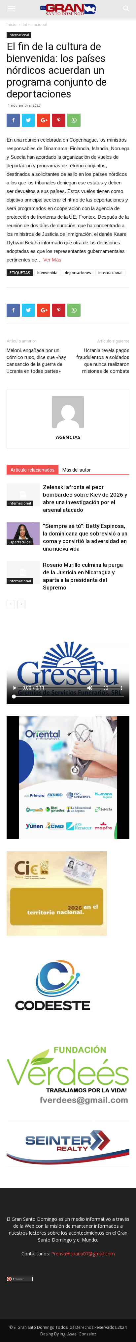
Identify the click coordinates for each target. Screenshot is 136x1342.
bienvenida (47, 272)
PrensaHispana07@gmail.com (83, 1253)
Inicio (12, 24)
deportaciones (78, 272)
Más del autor (76, 470)
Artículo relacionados (32, 470)
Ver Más (52, 259)
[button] (127, 9)
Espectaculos (20, 542)
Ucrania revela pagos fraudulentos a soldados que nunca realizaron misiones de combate (102, 360)
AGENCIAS (68, 437)
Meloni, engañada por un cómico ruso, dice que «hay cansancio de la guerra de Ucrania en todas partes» (36, 360)
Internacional (35, 24)
